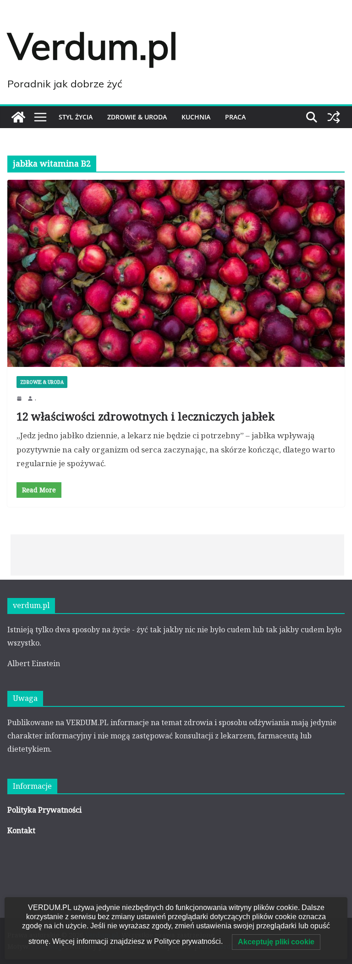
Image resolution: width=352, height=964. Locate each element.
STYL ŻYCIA (76, 117)
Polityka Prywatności (44, 810)
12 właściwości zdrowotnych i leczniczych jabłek (145, 416)
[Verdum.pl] (18, 117)
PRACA (235, 117)
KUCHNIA (196, 117)
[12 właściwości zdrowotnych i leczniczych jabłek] (176, 273)
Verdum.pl (92, 46)
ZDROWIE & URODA (137, 117)
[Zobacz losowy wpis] (334, 117)
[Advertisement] (177, 555)
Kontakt (21, 830)
